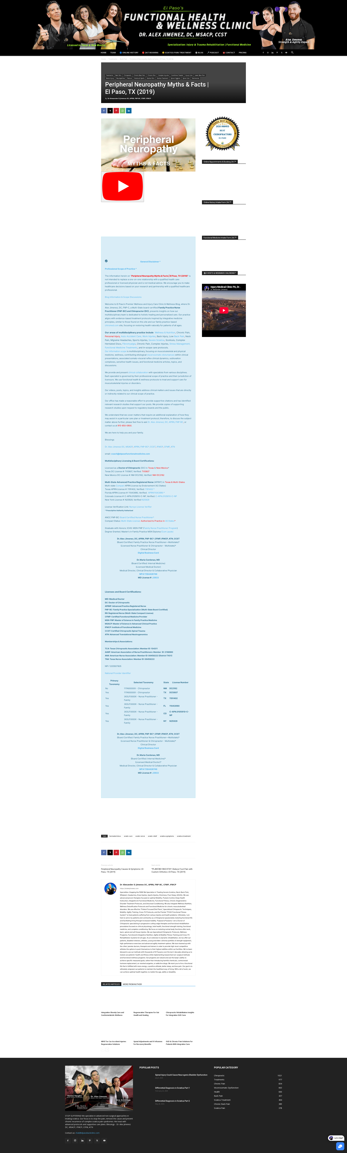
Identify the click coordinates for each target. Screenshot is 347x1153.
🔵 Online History (129, 52)
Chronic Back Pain (139, 75)
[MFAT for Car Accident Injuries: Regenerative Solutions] (116, 1029)
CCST (153, 446)
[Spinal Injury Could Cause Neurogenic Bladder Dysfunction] (146, 1078)
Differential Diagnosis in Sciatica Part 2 (172, 1101)
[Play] (122, 187)
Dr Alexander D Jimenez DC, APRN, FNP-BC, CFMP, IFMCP (129, 98)
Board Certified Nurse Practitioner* (137, 517)
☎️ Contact (229, 52)
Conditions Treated (177, 75)
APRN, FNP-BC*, (142, 446)
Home (103, 52)
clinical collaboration (138, 372)
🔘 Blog (199, 52)
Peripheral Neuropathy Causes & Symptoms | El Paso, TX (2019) (122, 870)
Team (113, 52)
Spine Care (186, 78)
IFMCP (160, 446)
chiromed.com (112, 325)
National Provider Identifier (118, 673)
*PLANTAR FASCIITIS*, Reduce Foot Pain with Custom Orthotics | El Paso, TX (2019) (172, 870)
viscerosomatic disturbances (161, 355)
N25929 (145, 499)
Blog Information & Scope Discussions (123, 297)
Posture (129, 78)
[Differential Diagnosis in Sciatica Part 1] (146, 1091)
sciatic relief (152, 836)
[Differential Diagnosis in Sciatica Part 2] (146, 1104)
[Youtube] (286, 52)
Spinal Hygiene (175, 78)
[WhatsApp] (122, 110)
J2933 (155, 577)
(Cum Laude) (167, 531)
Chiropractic (127, 75)
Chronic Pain (151, 75)
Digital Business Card (148, 552)
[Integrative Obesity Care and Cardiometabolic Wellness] (116, 1000)
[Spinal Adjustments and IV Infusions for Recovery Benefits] (148, 1029)
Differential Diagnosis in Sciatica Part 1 (172, 1088)
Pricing (242, 52)
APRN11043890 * (156, 492)
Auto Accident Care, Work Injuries (138, 336)
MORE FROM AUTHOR (132, 984)
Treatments (112, 59)
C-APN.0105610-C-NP (166, 496)
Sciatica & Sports (139, 78)
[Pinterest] (277, 52)
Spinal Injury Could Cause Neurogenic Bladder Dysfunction (181, 1075)
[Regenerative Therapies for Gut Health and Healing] (148, 1000)
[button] (292, 53)
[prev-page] (103, 1049)
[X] (282, 52)
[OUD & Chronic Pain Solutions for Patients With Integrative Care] (180, 1029)
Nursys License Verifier (140, 507)
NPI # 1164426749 (148, 574)
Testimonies (195, 78)
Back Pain (123, 59)
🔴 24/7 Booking (150, 52)
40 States (169, 521)
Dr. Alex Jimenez (113, 446)
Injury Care (188, 75)
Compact (120, 485)
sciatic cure (128, 836)
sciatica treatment (184, 836)
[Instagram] (268, 52)
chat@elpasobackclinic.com (87, 1133)
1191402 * (150, 489)
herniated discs (115, 836)
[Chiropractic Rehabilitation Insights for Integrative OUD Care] (180, 1000)
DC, (123, 446)
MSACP (129, 446)
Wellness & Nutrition (165, 332)
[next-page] (107, 1049)
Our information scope (115, 351)
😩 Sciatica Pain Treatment (176, 52)
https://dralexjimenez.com (129, 888)
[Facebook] (263, 52)
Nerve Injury (110, 78)
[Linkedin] (272, 52)
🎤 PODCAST (213, 52)
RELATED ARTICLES (111, 984)
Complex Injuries (163, 75)
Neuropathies (120, 78)
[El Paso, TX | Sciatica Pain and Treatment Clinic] (173, 24)
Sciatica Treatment (162, 78)
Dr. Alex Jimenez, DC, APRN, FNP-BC (165, 422)
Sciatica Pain (151, 78)
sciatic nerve (140, 836)
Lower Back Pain (200, 75)
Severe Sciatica (156, 340)
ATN (173, 446)
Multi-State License (130, 521)
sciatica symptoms (167, 836)
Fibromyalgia (129, 343)
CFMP (167, 446)
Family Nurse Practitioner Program (160, 528)
